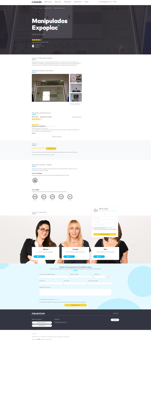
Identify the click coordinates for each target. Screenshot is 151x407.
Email (39, 256)
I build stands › (41, 325)
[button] (50, 88)
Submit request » (75, 305)
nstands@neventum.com (106, 1)
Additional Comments (44, 287)
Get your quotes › (104, 234)
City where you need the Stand (47, 274)
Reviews (86, 1)
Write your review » (77, 116)
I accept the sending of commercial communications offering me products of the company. (63, 302)
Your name (42, 280)
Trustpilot (34, 333)
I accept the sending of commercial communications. (105, 229)
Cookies (115, 319)
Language (115, 313)
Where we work (48, 1)
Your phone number (93, 280)
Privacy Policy (109, 227)
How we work (58, 1)
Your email (66, 280)
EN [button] (115, 1)
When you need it (74, 274)
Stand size (96, 274)
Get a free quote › (41, 322)
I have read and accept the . (103, 227)
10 (37, 42)
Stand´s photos (78, 1)
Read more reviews (57, 136)
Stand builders (67, 1)
